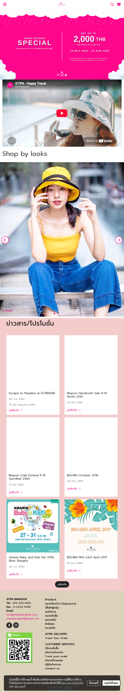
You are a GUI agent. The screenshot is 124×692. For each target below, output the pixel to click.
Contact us (52, 668)
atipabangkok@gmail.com (22, 619)
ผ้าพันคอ (49, 624)
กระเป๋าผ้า (50, 628)
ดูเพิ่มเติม (14, 410)
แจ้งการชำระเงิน (54, 652)
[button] (111, 4)
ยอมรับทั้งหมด (111, 682)
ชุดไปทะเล (50, 612)
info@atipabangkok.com (21, 615)
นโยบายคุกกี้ (19, 686)
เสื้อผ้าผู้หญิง (52, 608)
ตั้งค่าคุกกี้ (93, 682)
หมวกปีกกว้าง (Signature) (60, 604)
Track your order (56, 656)
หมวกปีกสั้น (51, 616)
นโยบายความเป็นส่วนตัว (72, 682)
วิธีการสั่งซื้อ (52, 648)
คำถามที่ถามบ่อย (54, 660)
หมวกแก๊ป (50, 620)
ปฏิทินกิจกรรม (53, 664)
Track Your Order (56, 638)
